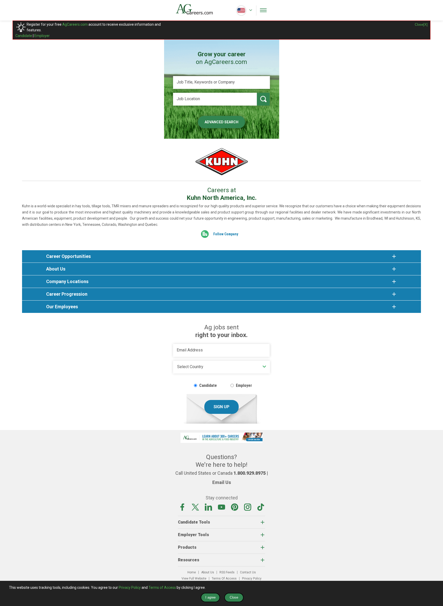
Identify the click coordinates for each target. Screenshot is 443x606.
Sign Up (221, 406)
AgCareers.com (75, 24)
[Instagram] (247, 507)
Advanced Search (221, 122)
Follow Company (225, 234)
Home (191, 572)
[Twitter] (195, 507)
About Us (207, 572)
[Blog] (260, 507)
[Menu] (263, 10)
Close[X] (421, 24)
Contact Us (248, 572)
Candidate (23, 36)
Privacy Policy (251, 578)
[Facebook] (182, 507)
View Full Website (194, 578)
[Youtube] (221, 507)
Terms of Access (162, 587)
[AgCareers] (199, 9)
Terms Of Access (224, 578)
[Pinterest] (234, 507)
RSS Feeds (227, 572)
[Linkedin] (208, 507)
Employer (42, 36)
